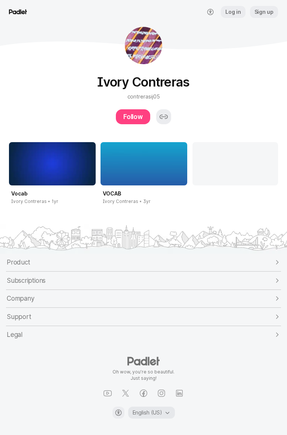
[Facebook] (143, 393)
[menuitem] (210, 12)
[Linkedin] (179, 393)
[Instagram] (161, 393)
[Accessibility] (118, 413)
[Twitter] (125, 393)
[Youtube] (107, 393)
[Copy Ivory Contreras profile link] (163, 116)
